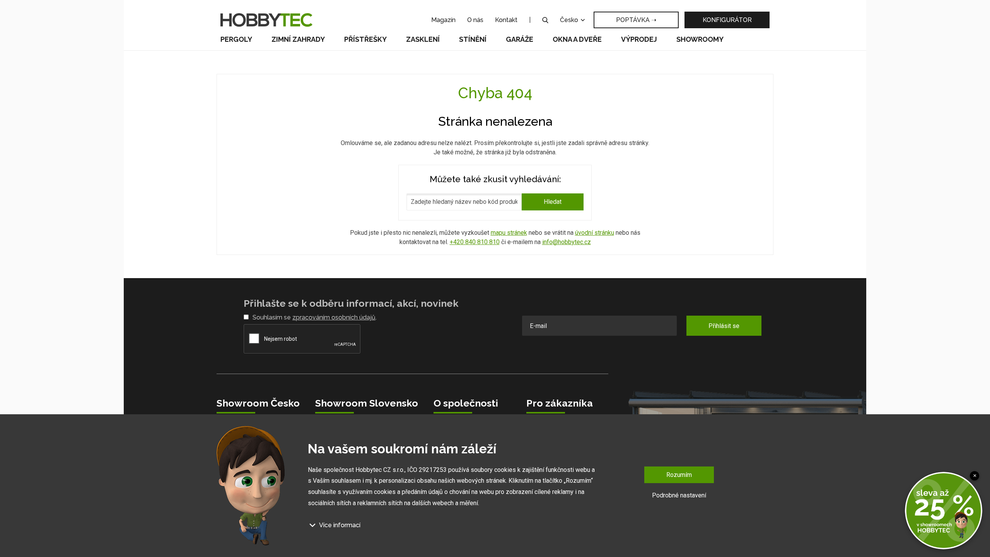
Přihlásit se (723, 326)
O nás (475, 20)
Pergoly (236, 39)
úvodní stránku (594, 232)
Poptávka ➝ (636, 20)
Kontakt (506, 20)
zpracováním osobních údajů (334, 317)
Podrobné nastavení (679, 495)
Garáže (519, 39)
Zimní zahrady (298, 39)
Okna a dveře (577, 39)
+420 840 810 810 (475, 242)
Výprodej (639, 39)
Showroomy (700, 39)
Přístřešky (365, 39)
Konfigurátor (727, 20)
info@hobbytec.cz (566, 242)
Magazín (443, 20)
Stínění (472, 39)
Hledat (553, 201)
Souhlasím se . (315, 317)
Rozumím (679, 474)
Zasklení (423, 39)
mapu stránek (509, 232)
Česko (570, 20)
